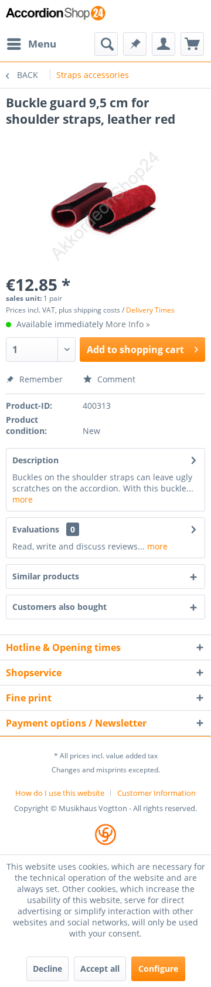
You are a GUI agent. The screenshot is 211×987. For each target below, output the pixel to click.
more (22, 499)
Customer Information (156, 793)
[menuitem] (31, 44)
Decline (47, 968)
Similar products (45, 576)
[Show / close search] (106, 44)
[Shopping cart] (192, 44)
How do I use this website (59, 793)
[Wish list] (135, 44)
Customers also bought (59, 606)
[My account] (163, 44)
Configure (158, 968)
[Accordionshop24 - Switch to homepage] (56, 16)
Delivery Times (150, 310)
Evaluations (35, 529)
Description (35, 460)
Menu (42, 43)
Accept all (100, 968)
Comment (115, 379)
